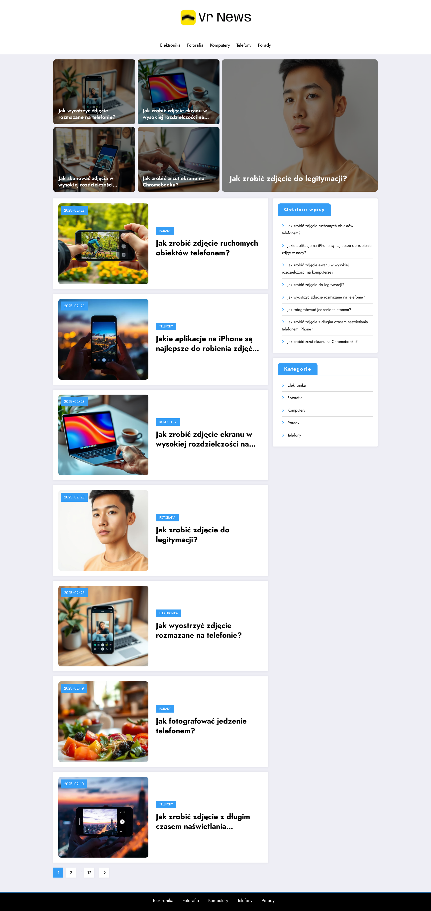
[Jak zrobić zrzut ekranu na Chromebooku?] (178, 159)
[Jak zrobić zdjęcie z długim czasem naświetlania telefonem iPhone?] (103, 817)
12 (89, 873)
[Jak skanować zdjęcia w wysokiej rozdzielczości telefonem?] (94, 159)
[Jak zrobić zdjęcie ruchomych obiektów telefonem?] (103, 243)
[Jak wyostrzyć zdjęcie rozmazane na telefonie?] (94, 91)
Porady (264, 45)
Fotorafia (195, 45)
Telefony (243, 45)
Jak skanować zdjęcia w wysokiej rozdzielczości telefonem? (85, 181)
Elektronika (170, 45)
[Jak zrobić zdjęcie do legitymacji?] (300, 125)
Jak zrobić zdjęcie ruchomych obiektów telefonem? (207, 248)
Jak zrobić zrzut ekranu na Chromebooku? (174, 181)
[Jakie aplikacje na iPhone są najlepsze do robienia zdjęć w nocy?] (103, 339)
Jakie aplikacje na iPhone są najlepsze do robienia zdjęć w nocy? (208, 343)
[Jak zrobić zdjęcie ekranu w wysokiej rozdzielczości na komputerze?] (178, 91)
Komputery (220, 45)
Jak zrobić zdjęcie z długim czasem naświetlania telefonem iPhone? (203, 821)
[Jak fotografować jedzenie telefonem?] (103, 721)
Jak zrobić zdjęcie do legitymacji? (288, 178)
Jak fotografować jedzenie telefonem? (201, 726)
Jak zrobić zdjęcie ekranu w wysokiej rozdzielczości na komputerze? (175, 114)
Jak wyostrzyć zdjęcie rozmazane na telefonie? (87, 114)
